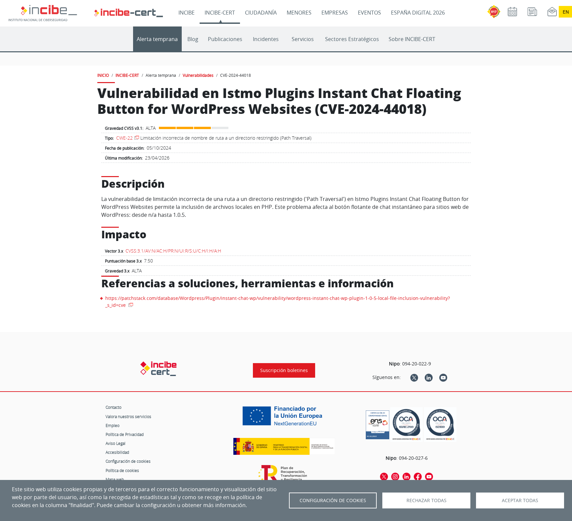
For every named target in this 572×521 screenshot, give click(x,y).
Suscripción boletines (284, 370)
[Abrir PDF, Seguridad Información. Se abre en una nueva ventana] (406, 424)
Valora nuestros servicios (128, 416)
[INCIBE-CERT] (158, 368)
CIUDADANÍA (261, 12)
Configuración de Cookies (333, 500)
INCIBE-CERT (220, 12)
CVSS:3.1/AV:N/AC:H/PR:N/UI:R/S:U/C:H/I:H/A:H (173, 251)
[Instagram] (395, 476)
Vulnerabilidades (198, 75)
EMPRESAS (334, 12)
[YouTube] (443, 377)
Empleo (112, 425)
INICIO (103, 75)
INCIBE (186, 12)
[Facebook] (418, 476)
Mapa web (115, 479)
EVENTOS (369, 12)
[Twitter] (414, 377)
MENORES (299, 12)
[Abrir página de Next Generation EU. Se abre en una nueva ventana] (284, 418)
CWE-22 (124, 138)
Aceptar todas (520, 500)
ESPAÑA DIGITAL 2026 (418, 12)
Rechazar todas (426, 500)
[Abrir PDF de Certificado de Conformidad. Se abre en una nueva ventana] (377, 423)
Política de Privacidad (125, 434)
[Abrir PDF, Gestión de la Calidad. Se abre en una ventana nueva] (440, 424)
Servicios (303, 39)
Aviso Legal (115, 443)
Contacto (113, 407)
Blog (192, 39)
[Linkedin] (429, 377)
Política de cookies (122, 470)
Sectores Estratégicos (352, 39)
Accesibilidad (117, 452)
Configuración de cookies (128, 461)
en (566, 12)
